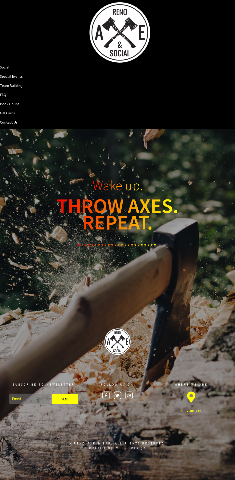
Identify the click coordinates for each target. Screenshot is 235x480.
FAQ (3, 94)
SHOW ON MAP (191, 411)
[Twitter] (117, 395)
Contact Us (8, 122)
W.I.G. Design (130, 448)
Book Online (10, 104)
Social (4, 67)
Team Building (11, 85)
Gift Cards (7, 113)
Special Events (11, 76)
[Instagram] (129, 395)
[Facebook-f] (106, 395)
